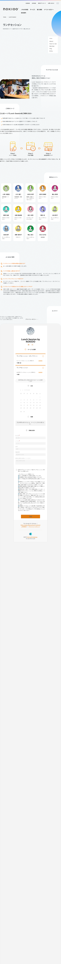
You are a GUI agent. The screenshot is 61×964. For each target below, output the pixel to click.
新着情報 (28, 3)
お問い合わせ (51, 3)
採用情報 (34, 3)
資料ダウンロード (42, 3)
